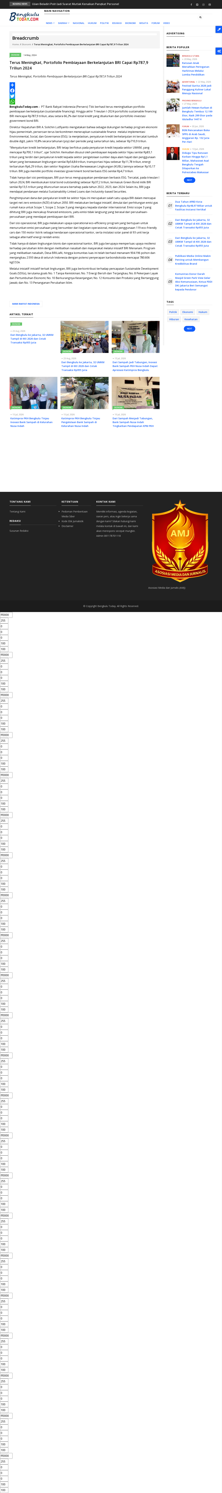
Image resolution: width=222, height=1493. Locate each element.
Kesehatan (191, 319)
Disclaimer (67, 526)
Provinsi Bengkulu (192, 100)
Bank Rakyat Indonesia (26, 303)
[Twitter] (85, 96)
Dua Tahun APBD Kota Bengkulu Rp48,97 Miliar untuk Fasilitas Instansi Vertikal (193, 205)
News (49, 23)
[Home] (24, 16)
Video (166, 23)
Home (15, 44)
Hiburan (174, 319)
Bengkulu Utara (190, 56)
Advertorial (188, 82)
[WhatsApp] (85, 101)
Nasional (78, 23)
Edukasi (117, 23)
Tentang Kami (17, 511)
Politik (104, 23)
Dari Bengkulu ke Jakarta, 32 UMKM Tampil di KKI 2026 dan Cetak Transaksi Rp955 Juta (193, 223)
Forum (156, 23)
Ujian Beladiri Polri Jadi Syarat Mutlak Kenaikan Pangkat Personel (75, 3)
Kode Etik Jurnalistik (72, 521)
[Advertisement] (85, 462)
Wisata (143, 23)
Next (189, 180)
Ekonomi (130, 23)
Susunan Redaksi (19, 530)
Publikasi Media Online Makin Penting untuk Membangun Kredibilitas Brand (193, 259)
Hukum (92, 23)
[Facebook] (85, 90)
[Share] (85, 72)
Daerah (63, 23)
